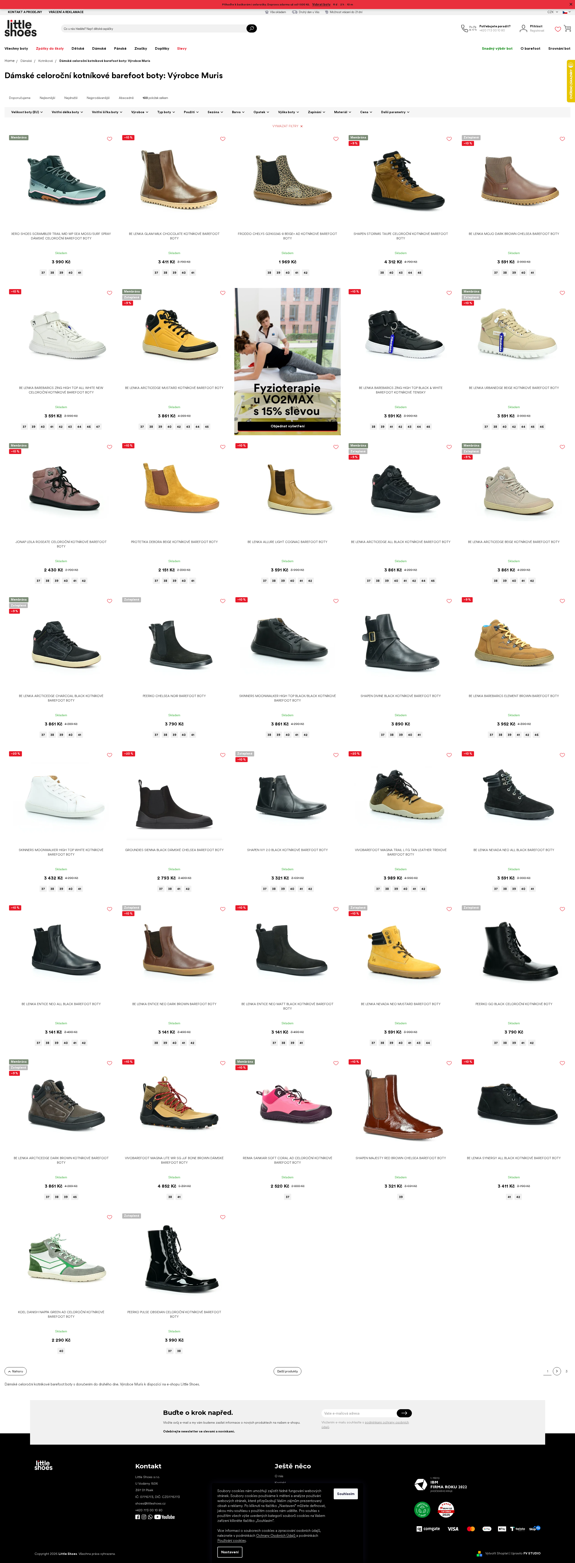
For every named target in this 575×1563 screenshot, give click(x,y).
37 (43, 272)
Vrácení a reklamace (66, 12)
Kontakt (280, 1482)
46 (89, 426)
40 (70, 272)
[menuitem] (16, 48)
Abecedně (126, 98)
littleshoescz (144, 1517)
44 (410, 272)
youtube (164, 1517)
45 (419, 272)
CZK (550, 12)
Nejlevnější (47, 98)
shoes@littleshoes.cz (150, 1503)
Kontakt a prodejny (25, 12)
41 (79, 272)
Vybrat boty (321, 4)
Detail (59, 222)
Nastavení (230, 1552)
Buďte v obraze (137, 1517)
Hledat (251, 28)
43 (401, 272)
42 (305, 272)
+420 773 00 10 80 (148, 1510)
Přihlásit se (404, 1413)
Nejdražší (70, 98)
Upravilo (526, 1553)
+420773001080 (151, 1517)
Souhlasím (345, 1494)
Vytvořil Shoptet (497, 1553)
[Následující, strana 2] (557, 1371)
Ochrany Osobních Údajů (276, 1535)
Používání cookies (231, 1540)
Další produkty (287, 1371)
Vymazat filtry (285, 126)
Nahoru (17, 1371)
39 (61, 272)
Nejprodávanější (98, 98)
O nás (279, 1476)
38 (52, 272)
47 (98, 426)
